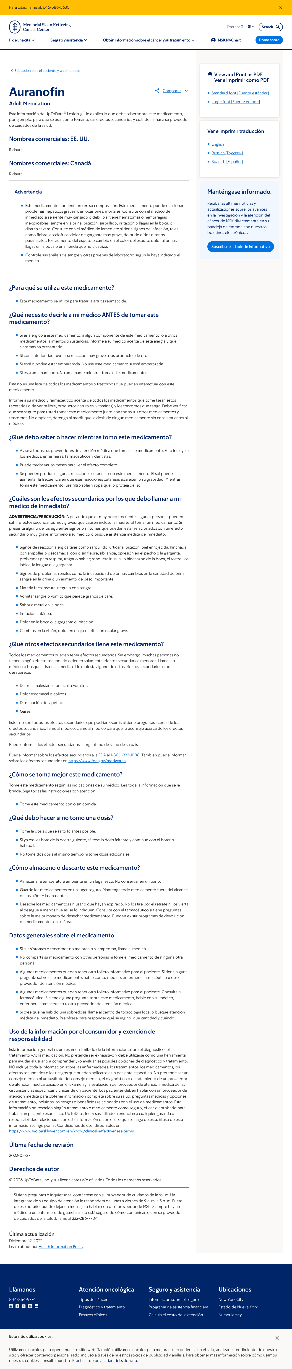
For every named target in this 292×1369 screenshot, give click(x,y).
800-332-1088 (126, 755)
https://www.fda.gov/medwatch (97, 760)
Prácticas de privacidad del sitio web (104, 1360)
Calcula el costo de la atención (176, 1314)
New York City (231, 1299)
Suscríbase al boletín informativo (240, 246)
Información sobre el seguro (174, 1299)
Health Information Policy (61, 1246)
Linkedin (36, 1306)
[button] (251, 27)
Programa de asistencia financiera (178, 1307)
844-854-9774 (22, 1299)
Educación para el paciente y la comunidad (47, 70)
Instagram (11, 1306)
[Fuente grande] (236, 101)
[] (227, 153)
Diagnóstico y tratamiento (102, 1307)
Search (267, 27)
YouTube (30, 1306)
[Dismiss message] (280, 7)
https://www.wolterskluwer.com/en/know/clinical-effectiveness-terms (71, 1131)
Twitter (24, 1306)
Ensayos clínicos (93, 1314)
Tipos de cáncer (93, 1299)
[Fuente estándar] (240, 93)
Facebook (17, 1306)
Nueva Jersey (230, 1314)
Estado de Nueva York (238, 1307)
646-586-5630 (56, 7)
